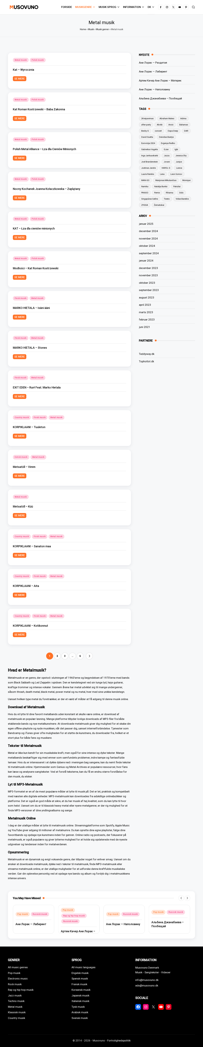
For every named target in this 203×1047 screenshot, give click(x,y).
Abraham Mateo (167, 118)
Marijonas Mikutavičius (165, 180)
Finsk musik (20, 298)
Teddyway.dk (146, 353)
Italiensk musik (80, 1001)
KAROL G (166, 168)
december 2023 (148, 268)
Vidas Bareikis (182, 199)
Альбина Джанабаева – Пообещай (160, 98)
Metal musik (21, 60)
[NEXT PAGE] (89, 656)
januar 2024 (146, 260)
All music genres (18, 967)
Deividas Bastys (166, 137)
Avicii (170, 124)
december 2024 (148, 231)
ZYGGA (144, 205)
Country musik (22, 417)
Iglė (176, 149)
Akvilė (159, 124)
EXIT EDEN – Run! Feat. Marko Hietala (37, 387)
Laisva (179, 168)
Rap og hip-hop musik (74, 916)
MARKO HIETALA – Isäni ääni (31, 308)
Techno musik (16, 1001)
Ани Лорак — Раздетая (153, 62)
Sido (181, 192)
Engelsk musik (80, 973)
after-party (146, 124)
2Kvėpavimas (147, 118)
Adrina (183, 118)
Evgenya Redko (168, 143)
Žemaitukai (159, 205)
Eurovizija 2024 (148, 143)
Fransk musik (79, 984)
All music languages (83, 967)
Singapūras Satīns (149, 199)
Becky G (145, 131)
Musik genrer (102, 29)
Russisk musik (40, 914)
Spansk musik (80, 978)
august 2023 (146, 297)
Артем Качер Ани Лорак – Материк (160, 80)
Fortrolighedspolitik (119, 1040)
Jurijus (179, 162)
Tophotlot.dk (146, 361)
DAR (186, 131)
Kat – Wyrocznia (23, 69)
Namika (144, 186)
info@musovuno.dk (146, 980)
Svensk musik (80, 1018)
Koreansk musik (81, 989)
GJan (166, 149)
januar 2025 (146, 223)
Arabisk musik (80, 1012)
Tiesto (167, 199)
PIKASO (144, 192)
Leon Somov (176, 174)
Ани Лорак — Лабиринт (153, 71)
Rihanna (169, 192)
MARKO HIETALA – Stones (30, 347)
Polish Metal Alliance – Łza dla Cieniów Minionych (44, 149)
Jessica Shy (181, 155)
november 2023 (148, 275)
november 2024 (148, 238)
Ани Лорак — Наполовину (154, 89)
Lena (162, 174)
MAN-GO (145, 180)
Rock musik (15, 984)
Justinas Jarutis (148, 168)
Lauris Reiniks (147, 174)
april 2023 (145, 304)
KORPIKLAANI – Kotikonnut (30, 625)
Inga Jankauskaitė (149, 155)
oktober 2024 (147, 245)
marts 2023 (146, 312)
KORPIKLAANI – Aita (26, 586)
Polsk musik (38, 60)
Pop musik (22, 914)
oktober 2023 (147, 282)
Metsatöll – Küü (23, 506)
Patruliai (176, 186)
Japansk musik (80, 995)
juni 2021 (144, 327)
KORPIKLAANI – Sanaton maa (32, 546)
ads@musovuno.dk (146, 985)
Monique (186, 180)
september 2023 (149, 290)
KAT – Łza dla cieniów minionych (34, 228)
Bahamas (183, 124)
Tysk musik (78, 1006)
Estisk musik (21, 457)
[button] (89, 656)
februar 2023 (147, 319)
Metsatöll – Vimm (24, 467)
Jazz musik (15, 995)
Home (83, 29)
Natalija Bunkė (160, 186)
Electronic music (18, 978)
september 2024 (149, 253)
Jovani (167, 162)
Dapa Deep (173, 131)
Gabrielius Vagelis (149, 149)
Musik (91, 29)
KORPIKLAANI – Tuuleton (29, 427)
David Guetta (147, 137)
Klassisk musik (17, 1012)
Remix (157, 192)
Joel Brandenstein (149, 162)
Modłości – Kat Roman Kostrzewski (35, 268)
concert (158, 131)
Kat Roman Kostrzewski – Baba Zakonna (39, 109)
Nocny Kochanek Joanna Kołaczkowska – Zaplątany (46, 189)
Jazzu (167, 155)
